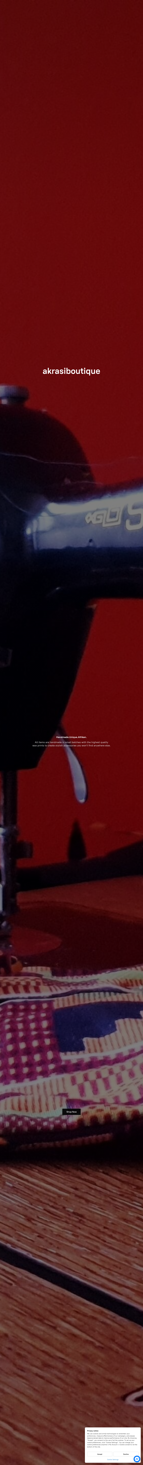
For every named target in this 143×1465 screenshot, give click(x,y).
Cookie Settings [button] (113, 1460)
